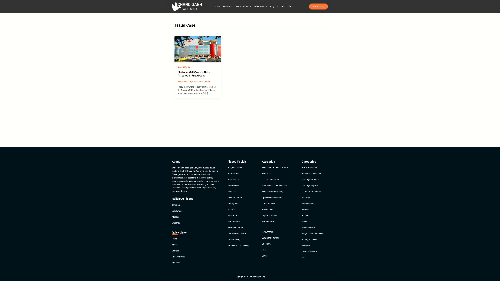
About (174, 245)
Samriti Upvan (233, 185)
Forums (226, 6)
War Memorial (233, 221)
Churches (176, 223)
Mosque (175, 217)
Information (259, 6)
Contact (280, 6)
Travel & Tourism (309, 251)
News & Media (184, 67)
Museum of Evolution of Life (275, 167)
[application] (231, 6)
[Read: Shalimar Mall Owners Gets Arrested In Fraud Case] (197, 49)
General (305, 215)
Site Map (176, 262)
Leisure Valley (233, 239)
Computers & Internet (311, 191)
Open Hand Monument (272, 197)
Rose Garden (233, 179)
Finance (305, 209)
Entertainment (308, 203)
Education (306, 197)
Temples (176, 205)
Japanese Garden (235, 227)
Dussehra (266, 244)
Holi (263, 250)
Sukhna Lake (233, 215)
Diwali (264, 256)
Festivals (306, 245)
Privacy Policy (178, 257)
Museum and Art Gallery (238, 245)
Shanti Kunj (232, 191)
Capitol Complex (269, 215)
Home (217, 6)
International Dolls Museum (274, 185)
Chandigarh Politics (310, 179)
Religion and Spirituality (312, 233)
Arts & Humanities (310, 167)
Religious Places (235, 167)
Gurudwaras (177, 211)
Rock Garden (233, 173)
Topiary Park (233, 203)
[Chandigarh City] (187, 6)
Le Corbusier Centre (236, 233)
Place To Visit (242, 6)
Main (304, 257)
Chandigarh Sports (310, 185)
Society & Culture (309, 239)
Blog (272, 6)
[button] (290, 6)
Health (304, 221)
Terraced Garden (234, 197)
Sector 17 (231, 209)
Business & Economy (311, 173)
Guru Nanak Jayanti (270, 238)
